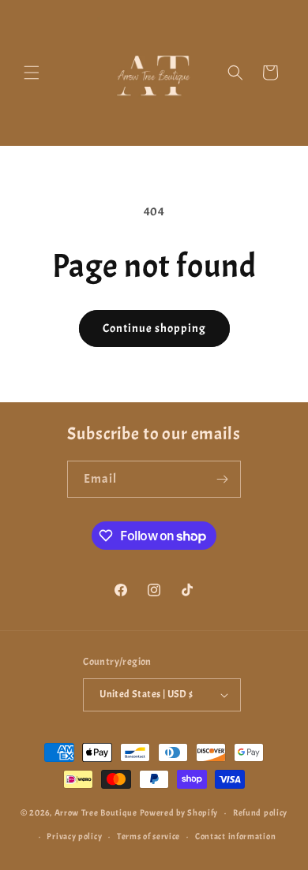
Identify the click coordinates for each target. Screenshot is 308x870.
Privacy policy (74, 836)
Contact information (235, 836)
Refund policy (260, 812)
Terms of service (148, 836)
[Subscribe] (222, 479)
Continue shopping (154, 328)
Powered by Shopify (179, 812)
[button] (31, 72)
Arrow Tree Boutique (95, 812)
